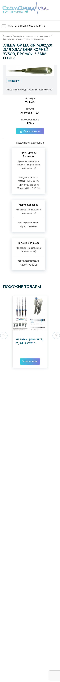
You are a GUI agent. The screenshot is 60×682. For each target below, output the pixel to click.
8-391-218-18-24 (17, 25)
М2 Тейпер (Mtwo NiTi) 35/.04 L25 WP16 (29, 341)
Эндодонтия (8, 39)
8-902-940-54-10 (36, 25)
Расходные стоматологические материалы (31, 36)
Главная (6, 36)
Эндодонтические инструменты (30, 39)
